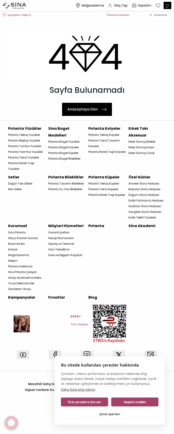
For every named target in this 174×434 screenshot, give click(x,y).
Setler (13, 177)
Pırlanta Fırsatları (118, 15)
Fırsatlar (56, 297)
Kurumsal (17, 225)
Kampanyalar (21, 297)
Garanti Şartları (58, 232)
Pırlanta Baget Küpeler (63, 153)
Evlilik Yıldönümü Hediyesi (146, 200)
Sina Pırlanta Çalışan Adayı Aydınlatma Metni (24, 275)
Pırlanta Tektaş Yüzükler (24, 135)
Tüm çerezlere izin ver (84, 402)
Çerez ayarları (109, 414)
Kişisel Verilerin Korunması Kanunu (53, 390)
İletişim (13, 261)
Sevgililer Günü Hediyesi (144, 212)
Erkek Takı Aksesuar (138, 132)
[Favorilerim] (158, 5)
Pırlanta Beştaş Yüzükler (24, 140)
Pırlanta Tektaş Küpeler (103, 183)
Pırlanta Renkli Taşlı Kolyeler (107, 152)
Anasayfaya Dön (82, 109)
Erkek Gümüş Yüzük (141, 153)
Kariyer (12, 249)
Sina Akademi (141, 225)
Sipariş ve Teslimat (61, 244)
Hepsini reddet (135, 402)
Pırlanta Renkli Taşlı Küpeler (106, 195)
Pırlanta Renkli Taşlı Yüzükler (21, 166)
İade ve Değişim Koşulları (65, 255)
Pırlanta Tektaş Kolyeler (103, 135)
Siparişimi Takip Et (19, 15)
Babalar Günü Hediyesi (144, 189)
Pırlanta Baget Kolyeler (63, 147)
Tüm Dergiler (79, 324)
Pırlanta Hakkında (20, 266)
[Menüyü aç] (167, 5)
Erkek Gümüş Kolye (141, 147)
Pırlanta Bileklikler (66, 177)
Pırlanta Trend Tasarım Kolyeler (104, 143)
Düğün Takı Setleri (20, 183)
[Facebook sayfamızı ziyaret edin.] (55, 354)
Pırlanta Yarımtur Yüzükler (25, 152)
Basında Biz (16, 244)
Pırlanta (96, 225)
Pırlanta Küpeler (104, 177)
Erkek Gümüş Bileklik (141, 142)
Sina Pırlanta (17, 232)
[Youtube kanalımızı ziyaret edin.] (23, 354)
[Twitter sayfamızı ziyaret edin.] (119, 354)
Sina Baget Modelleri (59, 132)
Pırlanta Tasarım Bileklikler (66, 183)
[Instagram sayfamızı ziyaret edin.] (87, 354)
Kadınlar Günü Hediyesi (144, 206)
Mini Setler (15, 189)
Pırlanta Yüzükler (24, 128)
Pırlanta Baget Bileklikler (64, 159)
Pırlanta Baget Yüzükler (64, 142)
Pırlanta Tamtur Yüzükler (24, 146)
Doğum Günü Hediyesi (143, 195)
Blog (92, 297)
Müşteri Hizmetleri (66, 225)
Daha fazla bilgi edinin (78, 389)
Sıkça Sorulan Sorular (23, 238)
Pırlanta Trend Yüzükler (23, 157)
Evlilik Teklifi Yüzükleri (142, 217)
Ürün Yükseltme (58, 249)
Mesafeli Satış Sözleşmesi (49, 384)
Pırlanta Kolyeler (104, 128)
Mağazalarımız (93, 5)
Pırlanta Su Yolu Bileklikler (65, 189)
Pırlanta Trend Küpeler (103, 189)
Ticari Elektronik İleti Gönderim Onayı (21, 286)
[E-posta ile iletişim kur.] (151, 354)
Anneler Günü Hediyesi (143, 183)
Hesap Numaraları (61, 238)
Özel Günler (139, 177)
